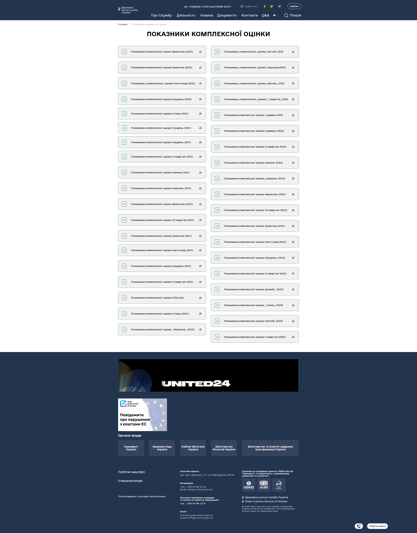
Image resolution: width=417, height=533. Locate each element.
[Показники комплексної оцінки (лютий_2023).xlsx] (293, 321)
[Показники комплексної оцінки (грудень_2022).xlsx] (293, 258)
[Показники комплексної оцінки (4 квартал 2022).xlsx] (293, 273)
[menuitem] (207, 15)
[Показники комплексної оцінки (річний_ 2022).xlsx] (293, 289)
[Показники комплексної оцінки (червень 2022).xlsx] (293, 131)
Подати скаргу (377, 526)
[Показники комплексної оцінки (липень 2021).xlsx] (200, 172)
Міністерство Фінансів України (224, 448)
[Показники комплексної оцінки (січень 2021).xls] (200, 113)
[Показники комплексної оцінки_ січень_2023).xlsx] (293, 305)
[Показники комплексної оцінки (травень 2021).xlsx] (200, 128)
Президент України (131, 448)
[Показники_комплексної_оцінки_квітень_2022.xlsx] (293, 83)
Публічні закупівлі (131, 471)
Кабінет (294, 6)
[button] (207, 6)
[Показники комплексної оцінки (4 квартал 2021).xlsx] (200, 282)
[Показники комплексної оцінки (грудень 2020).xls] (200, 99)
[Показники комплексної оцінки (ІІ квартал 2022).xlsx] (293, 147)
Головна (122, 24)
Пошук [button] (295, 15)
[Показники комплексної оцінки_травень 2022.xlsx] (293, 115)
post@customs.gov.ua (200, 489)
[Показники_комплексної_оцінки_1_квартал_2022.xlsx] (293, 99)
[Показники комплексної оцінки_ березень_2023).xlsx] (200, 329)
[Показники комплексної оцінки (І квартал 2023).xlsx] (293, 337)
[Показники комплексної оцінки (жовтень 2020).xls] (200, 67)
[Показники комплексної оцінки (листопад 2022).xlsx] (293, 242)
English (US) (251, 6)
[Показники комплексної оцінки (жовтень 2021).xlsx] (200, 236)
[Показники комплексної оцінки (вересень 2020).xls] (200, 52)
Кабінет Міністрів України (193, 448)
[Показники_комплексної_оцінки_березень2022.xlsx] (293, 67)
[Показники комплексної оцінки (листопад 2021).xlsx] (200, 250)
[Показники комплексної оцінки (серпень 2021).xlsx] (200, 188)
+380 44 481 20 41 (196, 503)
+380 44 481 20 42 (196, 487)
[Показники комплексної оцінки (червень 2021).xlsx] (200, 142)
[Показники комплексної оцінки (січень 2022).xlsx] (200, 313)
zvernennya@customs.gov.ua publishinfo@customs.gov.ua (196, 516)
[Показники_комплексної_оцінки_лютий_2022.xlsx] (293, 52)
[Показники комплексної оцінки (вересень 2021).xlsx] (200, 204)
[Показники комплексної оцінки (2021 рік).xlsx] (200, 298)
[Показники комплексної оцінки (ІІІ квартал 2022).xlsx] (293, 210)
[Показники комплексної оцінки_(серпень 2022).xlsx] (293, 178)
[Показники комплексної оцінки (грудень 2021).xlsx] (200, 266)
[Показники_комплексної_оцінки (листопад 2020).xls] (200, 83)
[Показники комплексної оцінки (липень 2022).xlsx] (293, 162)
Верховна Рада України (162, 448)
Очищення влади (130, 480)
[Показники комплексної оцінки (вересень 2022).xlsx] (293, 194)
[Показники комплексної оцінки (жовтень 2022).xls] (293, 226)
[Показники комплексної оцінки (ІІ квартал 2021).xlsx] (200, 156)
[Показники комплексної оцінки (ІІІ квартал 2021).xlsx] (200, 220)
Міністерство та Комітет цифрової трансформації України (270, 448)
